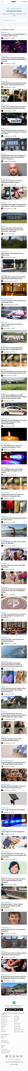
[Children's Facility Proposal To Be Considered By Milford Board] (14, 751)
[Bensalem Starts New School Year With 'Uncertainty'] (14, 577)
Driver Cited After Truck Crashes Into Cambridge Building (12, 640)
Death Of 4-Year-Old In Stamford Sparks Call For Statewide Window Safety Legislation (13, 880)
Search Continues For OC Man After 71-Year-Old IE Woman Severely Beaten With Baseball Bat (13, 855)
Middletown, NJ (17, 1023)
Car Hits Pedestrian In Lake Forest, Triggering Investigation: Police (11, 446)
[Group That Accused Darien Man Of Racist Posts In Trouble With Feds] (14, 360)
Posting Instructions (5, 1052)
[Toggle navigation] (2, 1)
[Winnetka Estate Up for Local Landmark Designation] (14, 941)
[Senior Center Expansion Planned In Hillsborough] (14, 336)
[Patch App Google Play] (18, 1010)
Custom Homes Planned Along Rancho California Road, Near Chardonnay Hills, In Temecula (14, 59)
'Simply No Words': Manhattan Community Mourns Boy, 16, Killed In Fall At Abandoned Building (14, 421)
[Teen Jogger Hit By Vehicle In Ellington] (14, 820)
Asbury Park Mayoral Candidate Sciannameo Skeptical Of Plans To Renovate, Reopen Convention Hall (11, 664)
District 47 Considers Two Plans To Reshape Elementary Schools (12, 181)
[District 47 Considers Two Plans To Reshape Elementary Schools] (14, 193)
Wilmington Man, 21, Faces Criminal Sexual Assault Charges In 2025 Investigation (12, 905)
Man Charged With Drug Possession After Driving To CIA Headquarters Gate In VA (14, 372)
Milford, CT (3, 1026)
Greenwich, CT (4, 1024)
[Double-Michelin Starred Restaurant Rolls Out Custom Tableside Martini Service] (14, 95)
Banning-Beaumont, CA (6, 1016)
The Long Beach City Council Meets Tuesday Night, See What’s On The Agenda (12, 470)
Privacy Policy (17, 1059)
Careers (2, 1038)
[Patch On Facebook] (10, 1056)
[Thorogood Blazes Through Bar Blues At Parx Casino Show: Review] (14, 46)
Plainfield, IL (3, 1031)
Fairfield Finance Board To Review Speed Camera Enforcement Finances (13, 953)
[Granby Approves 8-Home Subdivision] (14, 842)
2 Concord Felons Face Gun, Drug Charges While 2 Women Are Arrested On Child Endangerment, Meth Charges (13, 715)
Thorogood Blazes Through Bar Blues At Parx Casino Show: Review (13, 35)
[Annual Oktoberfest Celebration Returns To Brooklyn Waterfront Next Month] (14, 774)
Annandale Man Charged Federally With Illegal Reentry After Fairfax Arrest (13, 277)
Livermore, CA (4, 1018)
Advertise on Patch (5, 1042)
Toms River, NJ (17, 1026)
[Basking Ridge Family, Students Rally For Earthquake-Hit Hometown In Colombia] (14, 989)
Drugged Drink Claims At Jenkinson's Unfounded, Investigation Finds (12, 495)
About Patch (3, 1036)
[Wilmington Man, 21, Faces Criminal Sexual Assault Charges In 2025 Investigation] (14, 918)
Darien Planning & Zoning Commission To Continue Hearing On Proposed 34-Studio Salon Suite (14, 131)
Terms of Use (10, 1059)
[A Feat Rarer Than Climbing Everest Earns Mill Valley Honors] (14, 530)
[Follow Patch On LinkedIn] (17, 1056)
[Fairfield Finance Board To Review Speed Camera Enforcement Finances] (14, 965)
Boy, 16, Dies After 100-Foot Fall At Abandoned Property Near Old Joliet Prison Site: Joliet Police (12, 229)
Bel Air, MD (16, 1016)
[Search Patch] (21, 1)
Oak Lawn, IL (3, 1030)
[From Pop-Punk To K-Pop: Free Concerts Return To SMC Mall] (14, 554)
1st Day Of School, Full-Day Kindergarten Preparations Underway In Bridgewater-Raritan (13, 590)
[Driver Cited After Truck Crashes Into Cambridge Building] (14, 651)
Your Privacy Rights (14, 1064)
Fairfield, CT (3, 1023)
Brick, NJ (16, 1021)
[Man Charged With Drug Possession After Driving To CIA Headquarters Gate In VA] (14, 383)
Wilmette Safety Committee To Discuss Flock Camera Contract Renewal (13, 787)
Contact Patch (4, 1049)
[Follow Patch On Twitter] (14, 1056)
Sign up (25, 1)
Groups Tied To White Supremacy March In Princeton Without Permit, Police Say (13, 107)
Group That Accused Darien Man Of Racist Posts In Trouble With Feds (12, 348)
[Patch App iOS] (9, 1010)
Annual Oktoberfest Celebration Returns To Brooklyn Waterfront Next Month (13, 763)
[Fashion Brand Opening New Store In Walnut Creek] (14, 265)
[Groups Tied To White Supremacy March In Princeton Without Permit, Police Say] (14, 119)
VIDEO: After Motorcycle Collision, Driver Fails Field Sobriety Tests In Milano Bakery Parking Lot (13, 689)
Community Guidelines (6, 1050)
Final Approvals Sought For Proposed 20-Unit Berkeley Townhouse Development (13, 205)
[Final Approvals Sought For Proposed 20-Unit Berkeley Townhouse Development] (14, 216)
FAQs (2, 1047)
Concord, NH (16, 1018)
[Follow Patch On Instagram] (21, 1056)
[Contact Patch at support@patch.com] (7, 1056)
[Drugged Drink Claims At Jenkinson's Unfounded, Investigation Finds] (14, 506)
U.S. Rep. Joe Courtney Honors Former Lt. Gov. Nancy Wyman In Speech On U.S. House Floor (14, 615)
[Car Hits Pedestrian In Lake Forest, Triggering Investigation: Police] (14, 457)
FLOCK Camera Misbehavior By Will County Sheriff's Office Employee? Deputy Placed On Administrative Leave (14, 396)
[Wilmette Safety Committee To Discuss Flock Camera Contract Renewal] (14, 798)
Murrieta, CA (3, 1019)
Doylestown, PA (17, 1028)
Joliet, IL (3, 1028)
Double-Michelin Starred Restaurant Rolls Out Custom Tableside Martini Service (13, 84)
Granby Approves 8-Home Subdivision (12, 831)
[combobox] (15, 20)
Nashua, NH (16, 1019)
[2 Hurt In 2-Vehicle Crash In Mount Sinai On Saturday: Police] (14, 312)
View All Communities (18, 1031)
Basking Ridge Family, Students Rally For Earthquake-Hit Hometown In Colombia (13, 977)
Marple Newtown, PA (18, 1030)
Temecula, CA (4, 1021)
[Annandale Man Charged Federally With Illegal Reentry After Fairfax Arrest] (14, 289)
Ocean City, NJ (17, 1024)
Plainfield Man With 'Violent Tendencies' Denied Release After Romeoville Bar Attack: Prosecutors (13, 157)
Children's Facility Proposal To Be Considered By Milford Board (11, 739)
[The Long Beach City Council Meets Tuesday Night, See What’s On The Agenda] (14, 483)
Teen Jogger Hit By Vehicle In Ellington (13, 810)
